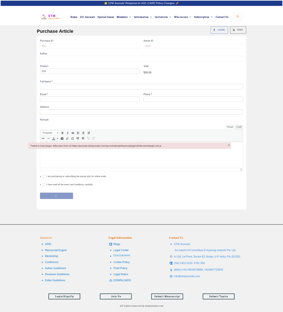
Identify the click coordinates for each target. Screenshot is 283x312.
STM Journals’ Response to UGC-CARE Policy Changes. (141, 3)
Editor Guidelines (55, 280)
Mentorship (51, 256)
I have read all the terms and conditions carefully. (69, 184)
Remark (44, 119)
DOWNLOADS (122, 280)
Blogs (116, 244)
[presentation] (50, 133)
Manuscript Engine (56, 250)
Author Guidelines (55, 268)
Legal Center (121, 250)
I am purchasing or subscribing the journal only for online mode (76, 176)
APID (48, 244)
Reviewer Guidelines (57, 274)
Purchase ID (46, 40)
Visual (230, 127)
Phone (147, 94)
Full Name (46, 81)
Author (43, 53)
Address (44, 106)
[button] (50, 133)
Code (239, 127)
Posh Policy (120, 268)
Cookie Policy (121, 262)
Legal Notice (120, 274)
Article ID (148, 40)
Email (44, 94)
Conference (52, 262)
